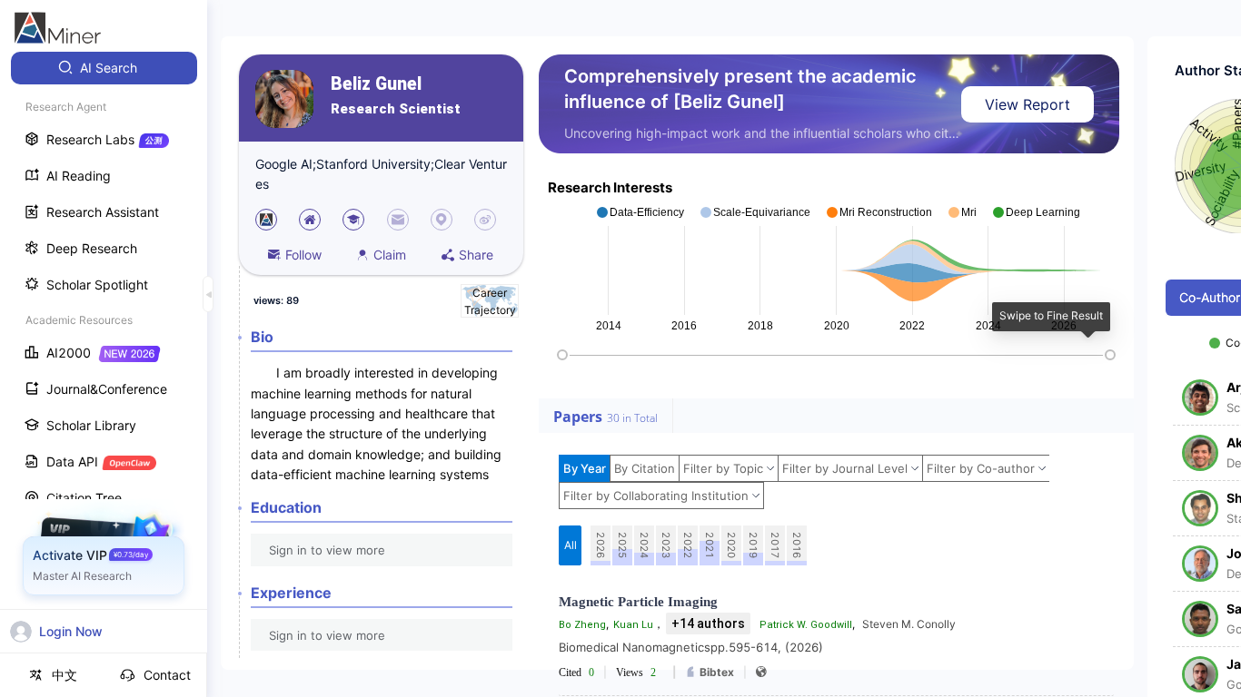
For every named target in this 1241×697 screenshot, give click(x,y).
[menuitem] (104, 68)
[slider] (562, 354)
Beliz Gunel (376, 84)
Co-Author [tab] (1209, 297)
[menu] (103, 337)
